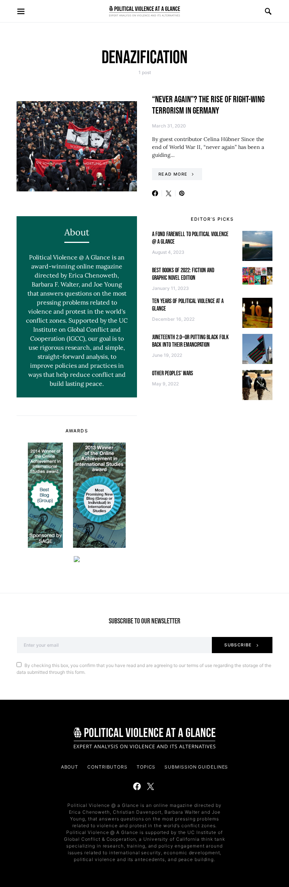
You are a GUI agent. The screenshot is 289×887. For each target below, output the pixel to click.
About (70, 767)
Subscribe (238, 644)
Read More (172, 174)
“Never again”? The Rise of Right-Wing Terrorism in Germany (208, 105)
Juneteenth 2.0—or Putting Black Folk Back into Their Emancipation (190, 341)
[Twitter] (150, 786)
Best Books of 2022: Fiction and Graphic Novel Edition (183, 274)
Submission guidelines (196, 767)
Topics (146, 767)
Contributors (107, 767)
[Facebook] (137, 786)
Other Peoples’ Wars (172, 373)
